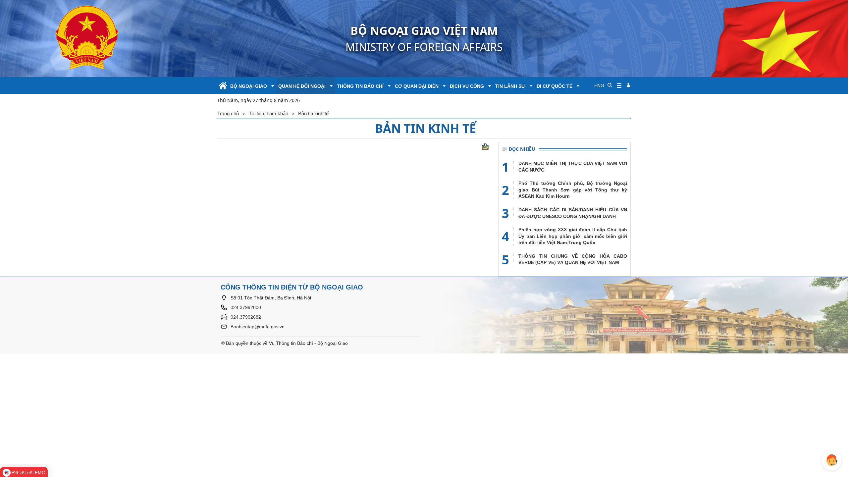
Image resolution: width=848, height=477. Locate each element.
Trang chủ (228, 113)
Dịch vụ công (467, 86)
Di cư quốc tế (554, 86)
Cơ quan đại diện (417, 86)
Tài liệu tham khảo (268, 113)
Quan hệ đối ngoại (302, 86)
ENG (599, 85)
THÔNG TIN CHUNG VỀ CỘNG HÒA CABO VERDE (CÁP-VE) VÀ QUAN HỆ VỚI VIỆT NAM (572, 259)
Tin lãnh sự (510, 86)
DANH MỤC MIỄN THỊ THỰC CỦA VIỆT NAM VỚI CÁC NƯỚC (572, 167)
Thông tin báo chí (360, 86)
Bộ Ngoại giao (248, 86)
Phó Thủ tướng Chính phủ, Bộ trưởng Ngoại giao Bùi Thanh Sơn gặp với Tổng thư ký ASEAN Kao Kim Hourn (572, 190)
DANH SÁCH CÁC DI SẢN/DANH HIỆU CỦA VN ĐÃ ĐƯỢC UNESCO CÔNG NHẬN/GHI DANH (572, 213)
